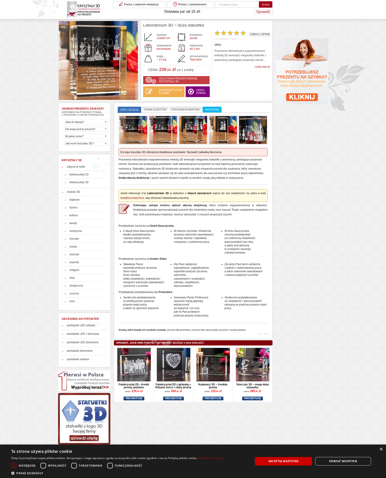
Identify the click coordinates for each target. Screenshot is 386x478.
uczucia (74, 293)
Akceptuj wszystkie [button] (284, 461)
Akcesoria (212, 109)
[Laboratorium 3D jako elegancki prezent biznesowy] (253, 130)
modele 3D (73, 191)
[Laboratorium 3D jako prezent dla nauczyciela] (163, 130)
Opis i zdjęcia (129, 109)
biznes (73, 207)
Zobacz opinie (260, 34)
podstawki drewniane (80, 350)
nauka (73, 246)
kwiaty (73, 223)
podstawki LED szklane (81, 325)
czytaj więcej (262, 66)
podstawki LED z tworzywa (83, 333)
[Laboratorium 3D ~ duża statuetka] (98, 60)
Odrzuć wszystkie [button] (343, 461)
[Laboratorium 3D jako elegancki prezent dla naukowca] (133, 130)
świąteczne (76, 285)
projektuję (134, 398)
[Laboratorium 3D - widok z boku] (223, 130)
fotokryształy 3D (79, 182)
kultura (73, 215)
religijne (74, 270)
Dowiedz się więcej (211, 458)
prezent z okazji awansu (232, 329)
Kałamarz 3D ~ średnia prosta (212, 386)
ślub (72, 277)
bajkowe (74, 199)
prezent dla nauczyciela (205, 329)
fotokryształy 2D (79, 174)
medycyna (75, 231)
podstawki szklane (78, 359)
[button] (117, 473)
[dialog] (193, 461)
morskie (74, 238)
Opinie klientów (155, 109)
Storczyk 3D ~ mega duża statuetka (252, 386)
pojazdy (74, 262)
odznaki (74, 254)
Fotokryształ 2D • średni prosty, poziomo (134, 386)
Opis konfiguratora (185, 109)
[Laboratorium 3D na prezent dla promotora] (193, 130)
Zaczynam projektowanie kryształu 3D (178, 80)
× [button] (381, 449)
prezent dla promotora (179, 329)
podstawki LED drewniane (83, 342)
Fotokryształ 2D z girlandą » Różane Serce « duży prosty (173, 386)
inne (72, 301)
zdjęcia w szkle (76, 166)
